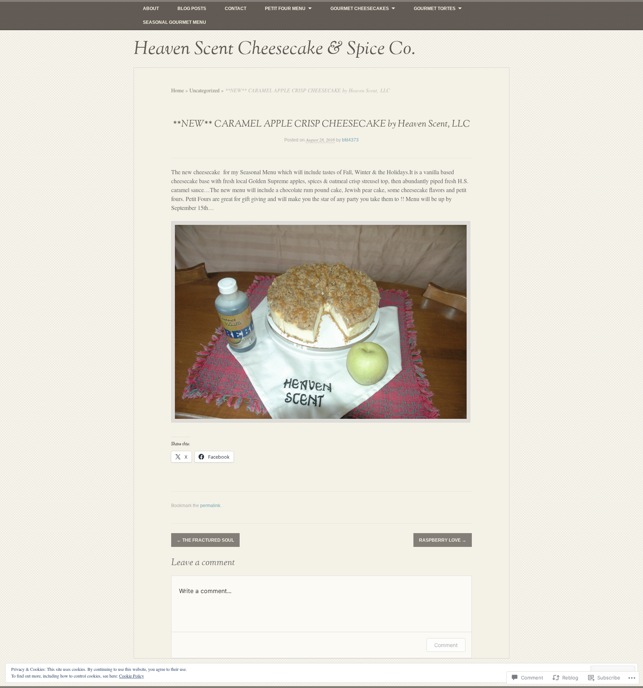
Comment (446, 645)
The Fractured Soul (205, 540)
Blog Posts (191, 8)
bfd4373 (350, 140)
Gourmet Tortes (434, 8)
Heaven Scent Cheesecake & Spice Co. (274, 48)
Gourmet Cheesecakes (359, 8)
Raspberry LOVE (442, 540)
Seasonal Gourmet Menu (174, 22)
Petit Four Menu (285, 8)
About (151, 8)
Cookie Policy (131, 676)
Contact (235, 8)
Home (177, 90)
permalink (210, 505)
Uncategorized (204, 90)
